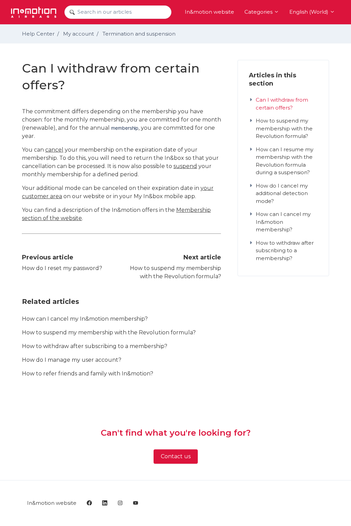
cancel (54, 149)
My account (78, 33)
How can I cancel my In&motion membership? (85, 319)
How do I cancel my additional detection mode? (282, 193)
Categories (259, 12)
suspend (185, 166)
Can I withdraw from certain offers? (282, 104)
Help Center (38, 33)
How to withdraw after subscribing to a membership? (94, 346)
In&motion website (209, 12)
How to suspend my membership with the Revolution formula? (109, 332)
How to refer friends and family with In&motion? (87, 373)
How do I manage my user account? (71, 360)
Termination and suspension (139, 33)
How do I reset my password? (62, 268)
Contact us (176, 456)
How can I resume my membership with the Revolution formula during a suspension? (284, 161)
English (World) (309, 12)
